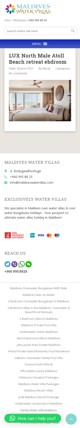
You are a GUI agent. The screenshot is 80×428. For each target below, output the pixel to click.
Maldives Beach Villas (38, 390)
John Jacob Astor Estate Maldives (39, 345)
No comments (18, 73)
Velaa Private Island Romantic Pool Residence (39, 351)
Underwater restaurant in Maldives (38, 403)
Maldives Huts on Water (39, 295)
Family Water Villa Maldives (38, 410)
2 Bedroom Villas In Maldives (39, 319)
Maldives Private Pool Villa (38, 325)
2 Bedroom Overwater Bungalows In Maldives (38, 301)
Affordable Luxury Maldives (38, 371)
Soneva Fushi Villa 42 (39, 364)
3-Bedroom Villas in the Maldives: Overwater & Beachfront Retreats (39, 310)
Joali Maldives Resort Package (39, 397)
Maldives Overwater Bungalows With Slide (38, 288)
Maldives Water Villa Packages (38, 384)
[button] (36, 43)
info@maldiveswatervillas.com (31, 182)
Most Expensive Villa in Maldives (38, 338)
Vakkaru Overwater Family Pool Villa (38, 358)
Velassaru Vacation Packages (39, 377)
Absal (46, 68)
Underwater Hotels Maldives (39, 332)
